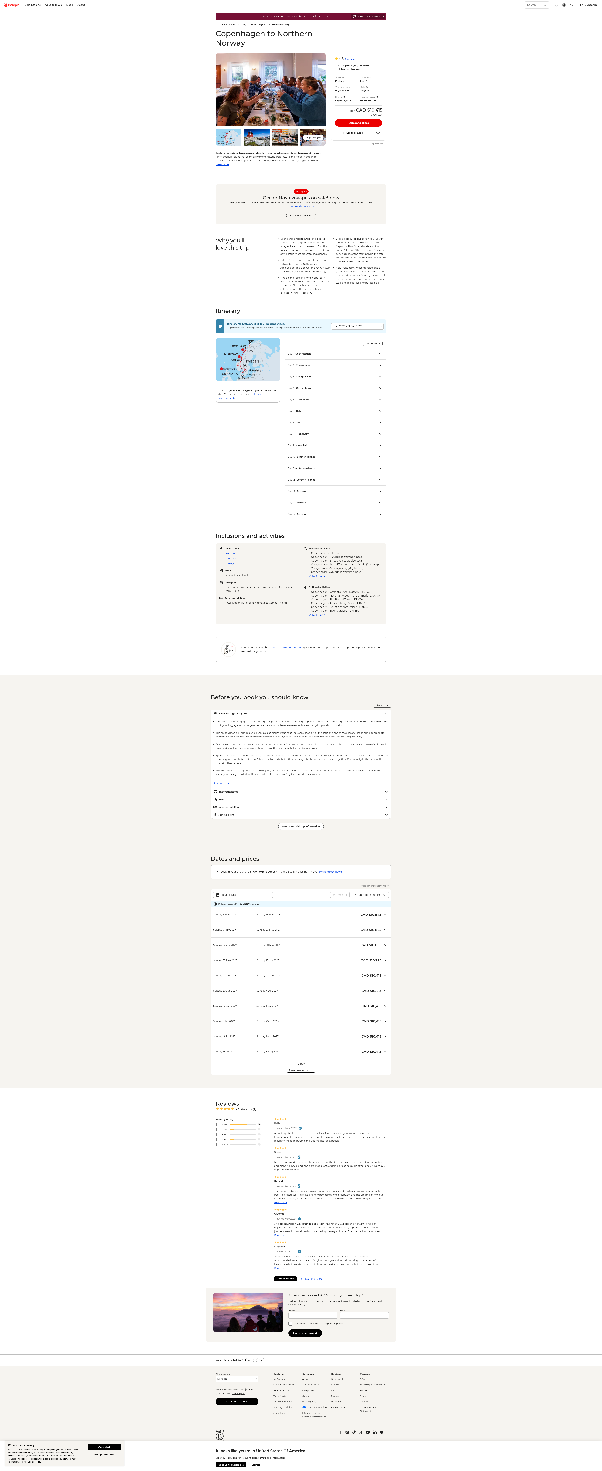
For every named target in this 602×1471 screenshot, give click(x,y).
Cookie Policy (34, 1462)
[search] (533, 5)
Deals (69, 4)
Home (219, 24)
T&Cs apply (238, 1393)
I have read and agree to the (318, 1323)
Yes (249, 1360)
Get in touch (337, 1379)
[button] (271, 89)
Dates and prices (359, 122)
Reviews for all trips (310, 1278)
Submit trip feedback (284, 1384)
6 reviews (350, 59)
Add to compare (354, 133)
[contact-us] (571, 5)
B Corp (363, 1379)
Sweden (229, 553)
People (363, 1390)
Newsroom (336, 1401)
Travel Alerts (279, 1396)
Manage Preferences (104, 1455)
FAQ (333, 1390)
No (260, 1360)
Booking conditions (283, 1407)
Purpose (365, 1373)
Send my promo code (305, 1332)
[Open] (254, 1109)
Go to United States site (231, 1464)
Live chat (335, 1384)
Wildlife (364, 1401)
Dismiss (256, 1464)
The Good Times (310, 1384)
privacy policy (335, 1323)
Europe (230, 24)
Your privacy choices (316, 1407)
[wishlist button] (378, 133)
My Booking (279, 1379)
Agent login (279, 1413)
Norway (242, 24)
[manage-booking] (564, 5)
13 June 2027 (376, 115)
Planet (363, 1396)
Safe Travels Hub (281, 1390)
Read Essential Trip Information (301, 826)
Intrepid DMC (309, 1390)
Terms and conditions (301, 206)
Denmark (230, 558)
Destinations (32, 4)
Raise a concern (339, 1407)
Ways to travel (53, 4)
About (81, 4)
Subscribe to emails (237, 1401)
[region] (64, 1453)
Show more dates (298, 1070)
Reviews (335, 1396)
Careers (306, 1396)
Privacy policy (309, 1401)
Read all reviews (285, 1278)
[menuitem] (11, 5)
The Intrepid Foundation (372, 1384)
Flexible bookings (282, 1401)
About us (306, 1379)
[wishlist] (556, 5)
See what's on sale (301, 215)
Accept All (104, 1447)
